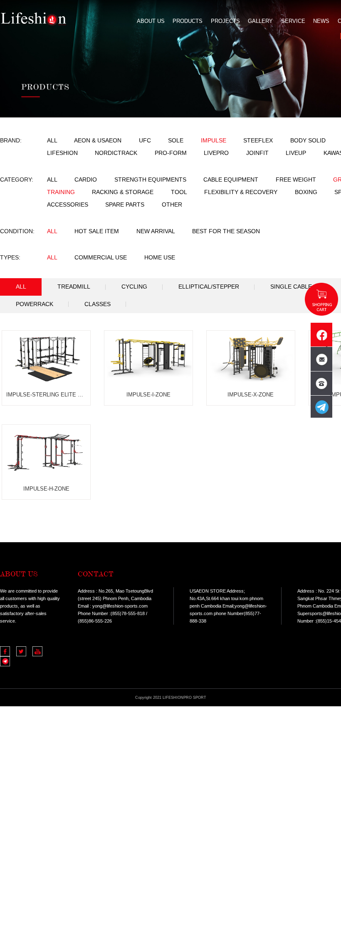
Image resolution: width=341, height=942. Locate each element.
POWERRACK (34, 304)
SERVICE (293, 21)
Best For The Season (226, 231)
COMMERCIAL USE (100, 257)
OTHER (172, 205)
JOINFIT (257, 153)
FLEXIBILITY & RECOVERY (240, 192)
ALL (52, 140)
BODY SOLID (308, 140)
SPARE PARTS (124, 205)
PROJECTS (225, 21)
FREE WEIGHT (296, 180)
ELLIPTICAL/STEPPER (208, 287)
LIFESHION (62, 153)
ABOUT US (151, 21)
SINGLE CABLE (291, 287)
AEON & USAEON (97, 140)
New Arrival (155, 231)
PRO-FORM (171, 153)
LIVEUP (296, 153)
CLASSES (97, 304)
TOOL (179, 192)
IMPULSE (213, 140)
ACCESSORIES (67, 205)
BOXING (306, 192)
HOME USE (159, 257)
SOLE (175, 140)
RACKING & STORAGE (122, 192)
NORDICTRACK (116, 153)
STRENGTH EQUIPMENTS (150, 180)
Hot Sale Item (96, 231)
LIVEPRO (216, 153)
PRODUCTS (188, 21)
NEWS (321, 21)
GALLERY (260, 21)
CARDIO (85, 180)
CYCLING (134, 287)
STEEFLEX (258, 140)
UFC (145, 140)
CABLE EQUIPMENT (230, 180)
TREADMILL (73, 287)
